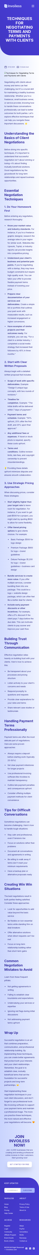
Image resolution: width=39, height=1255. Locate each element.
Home (6, 1204)
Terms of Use (24, 1207)
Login (6, 1229)
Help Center (8, 1213)
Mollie (22, 1235)
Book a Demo (9, 1241)
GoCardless (24, 1232)
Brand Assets (9, 1238)
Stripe (22, 1226)
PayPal (22, 1229)
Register (7, 1226)
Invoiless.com (11, 1249)
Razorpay (23, 1238)
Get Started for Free (19, 1164)
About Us (23, 1210)
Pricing (6, 1210)
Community (8, 1232)
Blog (6, 1207)
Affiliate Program (10, 1235)
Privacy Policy (25, 1204)
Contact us (23, 1241)
